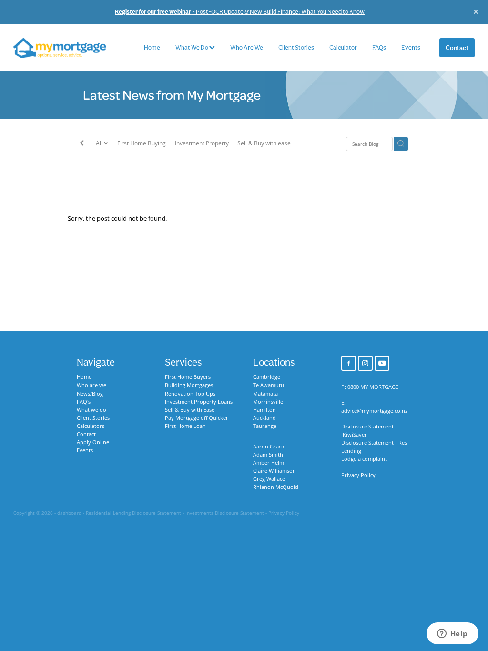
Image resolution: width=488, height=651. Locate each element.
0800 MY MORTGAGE (372, 387)
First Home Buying (141, 143)
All (100, 143)
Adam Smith (268, 454)
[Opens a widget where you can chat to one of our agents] (452, 634)
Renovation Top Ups (190, 393)
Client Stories (296, 47)
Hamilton (264, 410)
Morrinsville (268, 402)
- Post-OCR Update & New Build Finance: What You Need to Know (240, 11)
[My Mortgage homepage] (59, 48)
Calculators (90, 426)
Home (152, 47)
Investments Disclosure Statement (224, 512)
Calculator (343, 47)
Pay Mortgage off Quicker (196, 418)
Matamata (265, 393)
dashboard (69, 512)
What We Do (192, 47)
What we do (91, 410)
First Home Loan (185, 426)
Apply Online (93, 442)
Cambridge (266, 377)
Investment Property (202, 143)
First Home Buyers (188, 377)
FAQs (379, 47)
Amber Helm (268, 463)
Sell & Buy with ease (264, 143)
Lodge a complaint (364, 459)
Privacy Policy (358, 475)
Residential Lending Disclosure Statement (133, 512)
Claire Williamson (274, 471)
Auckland (264, 418)
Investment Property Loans (199, 402)
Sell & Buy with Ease (189, 410)
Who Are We (246, 47)
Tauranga (264, 426)
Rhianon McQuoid (275, 487)
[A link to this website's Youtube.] (382, 363)
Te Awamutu (268, 385)
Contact (457, 47)
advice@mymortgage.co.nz (374, 411)
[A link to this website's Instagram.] (365, 363)
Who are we (91, 385)
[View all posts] (82, 144)
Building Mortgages (189, 385)
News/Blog (90, 393)
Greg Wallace (269, 479)
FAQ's (84, 402)
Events (410, 47)
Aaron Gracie (269, 446)
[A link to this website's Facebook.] (348, 363)
